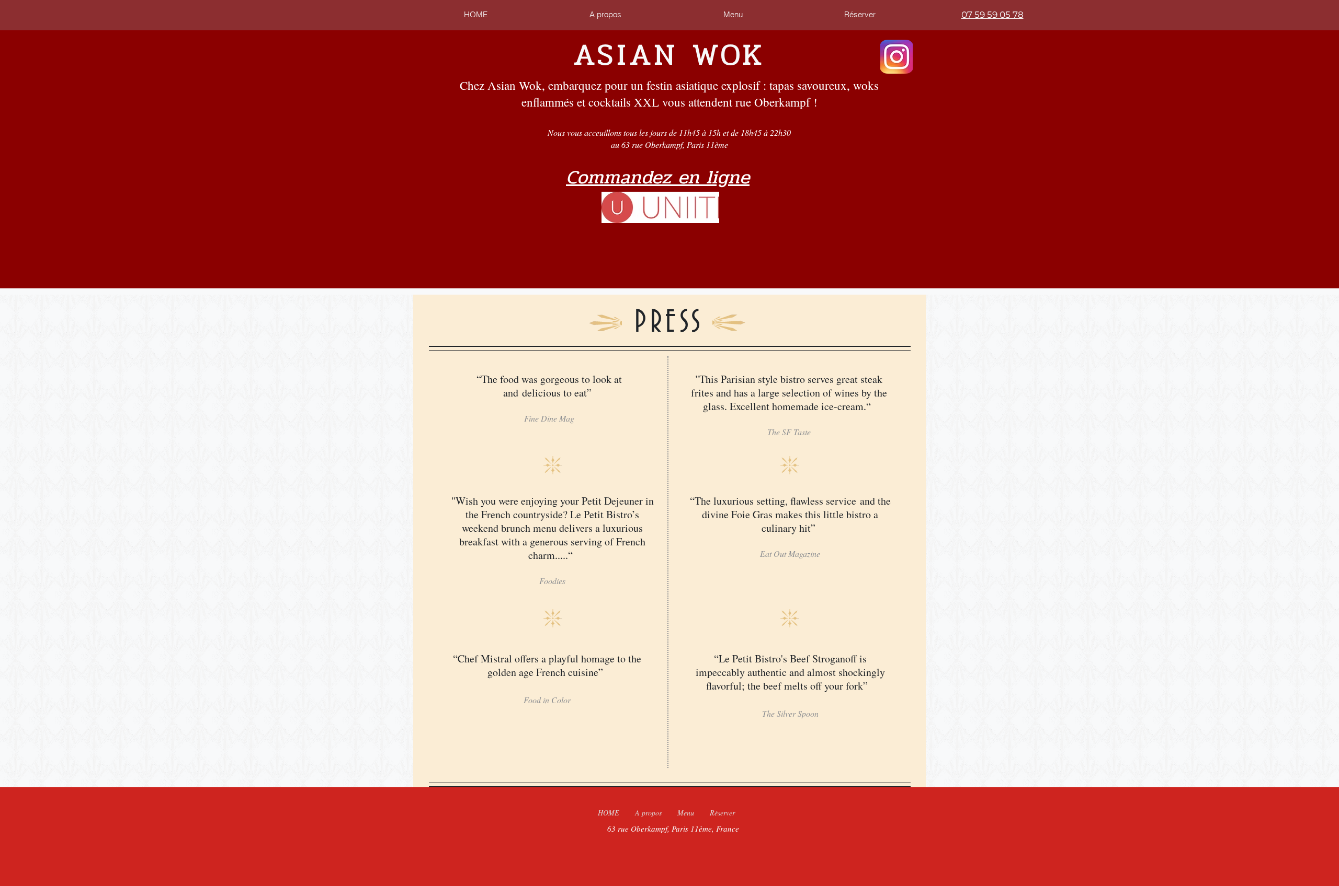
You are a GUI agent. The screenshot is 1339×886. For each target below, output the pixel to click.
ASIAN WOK (669, 55)
